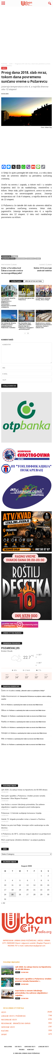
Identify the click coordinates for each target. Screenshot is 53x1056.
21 (34, 890)
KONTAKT (30, 1049)
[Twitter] (29, 951)
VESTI (4, 68)
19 (20, 890)
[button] (49, 3)
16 (48, 885)
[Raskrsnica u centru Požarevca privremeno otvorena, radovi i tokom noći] (44, 316)
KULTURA (5, 1031)
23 (48, 890)
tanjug (15, 256)
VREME (38, 258)
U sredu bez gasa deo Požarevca (26, 299)
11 (12, 885)
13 (27, 885)
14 (34, 885)
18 (12, 890)
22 (41, 890)
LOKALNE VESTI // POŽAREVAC (13, 1016)
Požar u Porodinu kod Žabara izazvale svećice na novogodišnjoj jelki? (12, 270)
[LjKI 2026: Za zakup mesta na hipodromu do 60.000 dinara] (7, 970)
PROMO (21, 1049)
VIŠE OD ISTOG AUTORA (33, 281)
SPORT (4, 1034)
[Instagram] (24, 951)
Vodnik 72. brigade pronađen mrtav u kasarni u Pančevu (23, 819)
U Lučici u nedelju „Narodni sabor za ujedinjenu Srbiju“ (27, 690)
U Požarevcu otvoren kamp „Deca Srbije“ (43, 299)
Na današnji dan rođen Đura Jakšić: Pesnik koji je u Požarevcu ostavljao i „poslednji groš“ (26, 326)
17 (5, 890)
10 (5, 885)
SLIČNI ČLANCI (16, 281)
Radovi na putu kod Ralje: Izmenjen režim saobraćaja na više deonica (25, 826)
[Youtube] (34, 951)
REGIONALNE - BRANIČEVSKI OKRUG (15, 1023)
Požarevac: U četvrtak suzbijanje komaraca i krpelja (21, 813)
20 (27, 890)
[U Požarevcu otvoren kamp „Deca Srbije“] (44, 291)
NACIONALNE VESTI (9, 1020)
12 (20, 885)
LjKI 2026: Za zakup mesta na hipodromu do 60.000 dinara (24, 790)
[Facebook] (19, 951)
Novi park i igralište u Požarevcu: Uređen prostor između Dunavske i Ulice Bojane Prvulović (23, 797)
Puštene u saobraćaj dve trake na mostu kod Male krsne (25, 704)
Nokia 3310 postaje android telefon (43, 269)
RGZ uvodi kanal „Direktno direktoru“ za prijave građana (23, 840)
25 (12, 894)
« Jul (3, 903)
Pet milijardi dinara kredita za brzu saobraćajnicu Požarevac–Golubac (8, 325)
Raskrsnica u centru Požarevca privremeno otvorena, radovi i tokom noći (44, 325)
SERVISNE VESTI (8, 1027)
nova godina (21, 258)
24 (5, 894)
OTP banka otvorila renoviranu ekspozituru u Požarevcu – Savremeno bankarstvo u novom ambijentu (8, 302)
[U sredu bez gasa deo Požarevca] (26, 291)
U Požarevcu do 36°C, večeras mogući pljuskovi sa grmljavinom (26, 834)
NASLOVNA (8, 1046)
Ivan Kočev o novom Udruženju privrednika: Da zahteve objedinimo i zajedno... (31, 992)
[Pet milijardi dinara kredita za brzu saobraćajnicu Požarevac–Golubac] (9, 316)
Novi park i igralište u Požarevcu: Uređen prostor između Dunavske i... (33, 980)
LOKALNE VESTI (43, 1046)
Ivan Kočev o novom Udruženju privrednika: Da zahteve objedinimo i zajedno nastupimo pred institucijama (23, 805)
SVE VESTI (18, 1046)
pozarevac (30, 258)
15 (41, 885)
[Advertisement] (26, 34)
